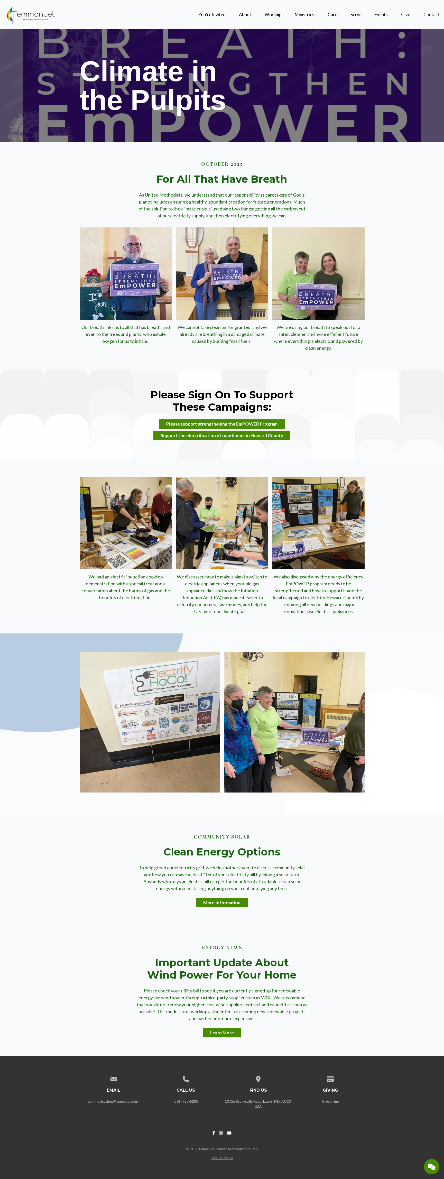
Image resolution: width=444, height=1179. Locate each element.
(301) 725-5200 (185, 1101)
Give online (330, 1101)
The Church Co (222, 1158)
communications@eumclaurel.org (113, 1101)
